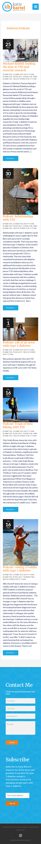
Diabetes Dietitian (24, 74)
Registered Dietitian (25, 79)
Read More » (10, 157)
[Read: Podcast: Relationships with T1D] (20, 191)
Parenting (29, 577)
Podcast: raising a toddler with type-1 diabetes (20, 569)
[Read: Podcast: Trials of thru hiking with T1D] (20, 404)
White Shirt (25, 840)
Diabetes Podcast (12, 77)
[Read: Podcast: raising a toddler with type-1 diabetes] (20, 542)
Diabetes (7, 74)
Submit (12, 742)
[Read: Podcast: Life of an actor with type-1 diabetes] (20, 329)
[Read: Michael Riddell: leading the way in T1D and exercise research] (20, 50)
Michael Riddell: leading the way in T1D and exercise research (19, 67)
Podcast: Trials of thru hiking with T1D (18, 425)
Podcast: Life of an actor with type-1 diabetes (19, 344)
